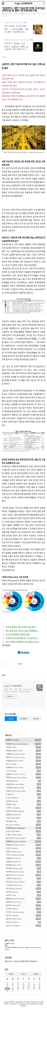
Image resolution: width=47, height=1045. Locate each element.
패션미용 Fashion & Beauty (23, 882)
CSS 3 (15, 1004)
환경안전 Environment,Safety (23, 777)
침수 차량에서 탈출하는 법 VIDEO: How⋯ (23, 641)
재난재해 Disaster (23, 781)
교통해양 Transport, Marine (23, 774)
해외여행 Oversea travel (23, 868)
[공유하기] (8, 664)
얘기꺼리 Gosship (23, 915)
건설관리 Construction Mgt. (23, 791)
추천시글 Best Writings (23, 888)
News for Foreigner (23, 824)
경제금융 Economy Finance (23, 845)
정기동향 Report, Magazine (23, 828)
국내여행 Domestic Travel (23, 872)
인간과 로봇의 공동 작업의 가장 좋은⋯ (21, 626)
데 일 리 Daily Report (23, 831)
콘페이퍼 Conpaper (23, 740)
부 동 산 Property (23, 848)
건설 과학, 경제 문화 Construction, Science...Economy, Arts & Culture (18, 690)
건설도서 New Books (23, 818)
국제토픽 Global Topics (23, 878)
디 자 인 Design (23, 771)
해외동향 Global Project (23, 750)
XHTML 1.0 (7, 1004)
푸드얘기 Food (23, 895)
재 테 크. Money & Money (23, 855)
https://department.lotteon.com (16, 40)
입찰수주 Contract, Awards (23, 757)
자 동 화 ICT (23, 794)
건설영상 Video (23, 804)
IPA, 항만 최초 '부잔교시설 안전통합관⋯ (22, 630)
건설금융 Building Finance (23, 787)
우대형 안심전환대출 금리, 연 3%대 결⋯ (22, 638)
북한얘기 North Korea (23, 919)
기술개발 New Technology (23, 784)
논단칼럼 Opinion (23, 801)
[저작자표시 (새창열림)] (26, 664)
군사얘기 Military (23, 909)
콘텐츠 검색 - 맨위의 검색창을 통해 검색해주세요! (21, 961)
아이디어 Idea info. (23, 892)
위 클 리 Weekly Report (23, 835)
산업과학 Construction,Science (23, 744)
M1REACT (12, 1002)
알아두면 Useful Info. (23, 905)
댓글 (3, 675)
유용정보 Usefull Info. (23, 814)
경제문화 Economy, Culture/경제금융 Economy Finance (18, 14)
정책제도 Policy (23, 747)
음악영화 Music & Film (23, 865)
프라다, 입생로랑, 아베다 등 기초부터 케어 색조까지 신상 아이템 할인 (16, 48)
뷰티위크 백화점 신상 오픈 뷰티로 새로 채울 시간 (16, 43)
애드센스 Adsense (23, 922)
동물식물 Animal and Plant (23, 899)
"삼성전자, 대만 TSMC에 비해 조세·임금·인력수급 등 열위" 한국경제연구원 (23, 9)
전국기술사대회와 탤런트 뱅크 (18, 634)
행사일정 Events (23, 821)
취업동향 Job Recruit (23, 858)
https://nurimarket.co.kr (13, 22)
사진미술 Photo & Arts (23, 885)
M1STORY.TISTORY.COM (31, 1002)
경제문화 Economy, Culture (23, 841)
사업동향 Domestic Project (23, 754)
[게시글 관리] (11, 664)
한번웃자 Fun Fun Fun (23, 902)
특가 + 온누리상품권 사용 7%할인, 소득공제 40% (16, 30)
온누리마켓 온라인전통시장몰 (16, 26)
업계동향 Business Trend (23, 767)
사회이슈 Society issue (23, 851)
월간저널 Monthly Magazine (23, 838)
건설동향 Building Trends (23, 761)
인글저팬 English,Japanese (23, 811)
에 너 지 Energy (23, 764)
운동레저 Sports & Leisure (23, 875)
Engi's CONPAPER (23, 3)
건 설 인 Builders (23, 798)
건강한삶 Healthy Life (23, 862)
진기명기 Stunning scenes (23, 912)
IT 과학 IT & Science (23, 808)
